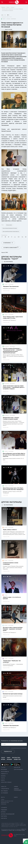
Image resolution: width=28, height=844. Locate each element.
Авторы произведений (6, 814)
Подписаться (8, 751)
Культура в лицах (6, 782)
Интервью (4, 769)
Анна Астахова (8, 29)
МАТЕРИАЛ (13, 18)
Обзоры (3, 776)
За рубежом (4, 793)
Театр (7, 7)
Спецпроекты (5, 788)
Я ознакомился (6, 747)
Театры (2, 799)
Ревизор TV (4, 773)
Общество (17, 759)
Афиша (16, 786)
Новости (3, 786)
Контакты (4, 818)
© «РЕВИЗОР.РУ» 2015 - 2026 (19, 835)
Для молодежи (18, 769)
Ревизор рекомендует (18, 789)
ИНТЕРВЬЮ (6, 346)
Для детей (17, 767)
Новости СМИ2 (4, 252)
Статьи (12, 7)
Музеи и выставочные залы (6, 801)
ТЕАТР (3, 18)
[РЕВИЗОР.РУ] (14, 2)
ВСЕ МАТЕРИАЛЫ (8, 261)
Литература (16, 757)
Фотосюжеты (5, 771)
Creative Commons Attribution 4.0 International (13, 830)
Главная (3, 7)
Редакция (4, 809)
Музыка (9, 759)
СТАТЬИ (8, 18)
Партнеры (4, 816)
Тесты (3, 778)
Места (3, 797)
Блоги (3, 780)
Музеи (3, 759)
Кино (8, 757)
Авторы (3, 811)
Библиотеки (3, 804)
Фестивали (4, 790)
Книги (16, 797)
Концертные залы (5, 802)
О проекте (4, 807)
